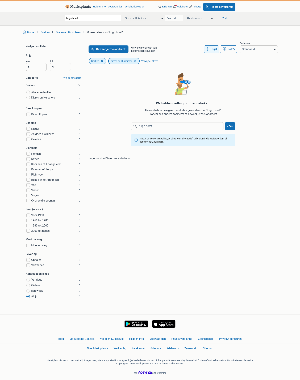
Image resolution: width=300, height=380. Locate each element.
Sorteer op (245, 43)
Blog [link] (61, 338)
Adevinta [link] (155, 348)
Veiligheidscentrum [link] (135, 6)
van (28, 61)
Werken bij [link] (120, 348)
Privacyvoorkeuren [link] (230, 338)
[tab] (211, 49)
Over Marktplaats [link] (97, 348)
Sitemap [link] (208, 348)
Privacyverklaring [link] (181, 338)
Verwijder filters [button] (149, 61)
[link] (77, 6)
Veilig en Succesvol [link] (112, 338)
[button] (180, 6)
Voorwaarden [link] (115, 6)
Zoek (230, 126)
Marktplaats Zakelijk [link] (81, 338)
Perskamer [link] (138, 348)
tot (51, 61)
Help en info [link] (99, 6)
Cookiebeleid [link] (206, 338)
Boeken (95, 61)
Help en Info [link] (136, 338)
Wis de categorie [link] (72, 77)
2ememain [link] (190, 348)
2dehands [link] (173, 348)
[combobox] (93, 18)
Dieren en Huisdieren (121, 61)
